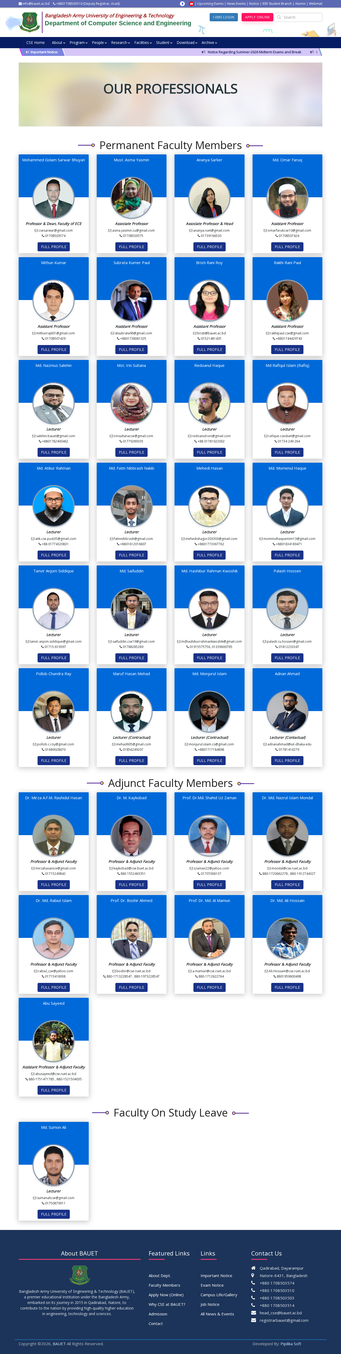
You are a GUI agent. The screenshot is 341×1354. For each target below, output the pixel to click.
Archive (208, 42)
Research (119, 42)
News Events (236, 3)
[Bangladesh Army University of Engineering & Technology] (32, 22)
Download (185, 42)
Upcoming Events (210, 3)
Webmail (315, 3)
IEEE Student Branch (277, 3)
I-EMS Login (223, 17)
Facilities (141, 42)
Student (162, 42)
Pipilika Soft (291, 1343)
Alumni (300, 3)
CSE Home (35, 42)
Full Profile (53, 246)
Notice (254, 3)
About (57, 42)
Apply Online (257, 17)
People (98, 42)
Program (77, 42)
